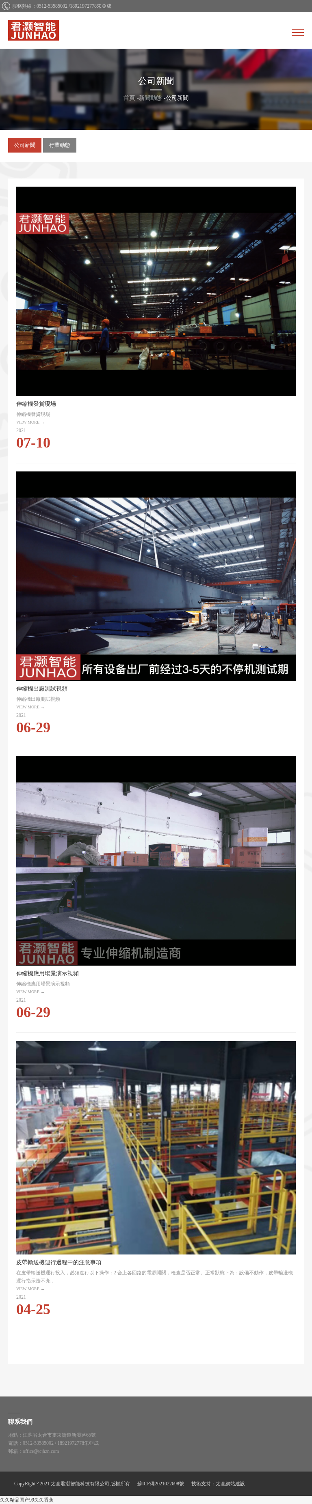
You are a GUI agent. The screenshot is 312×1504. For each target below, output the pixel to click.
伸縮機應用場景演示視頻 (156, 890)
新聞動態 (150, 98)
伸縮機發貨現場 (156, 321)
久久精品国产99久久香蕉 (27, 1500)
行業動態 (59, 145)
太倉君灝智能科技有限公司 (33, 30)
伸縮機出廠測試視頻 (156, 605)
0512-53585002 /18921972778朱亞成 (74, 6)
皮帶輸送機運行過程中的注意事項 (156, 1181)
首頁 (129, 98)
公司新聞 (177, 98)
